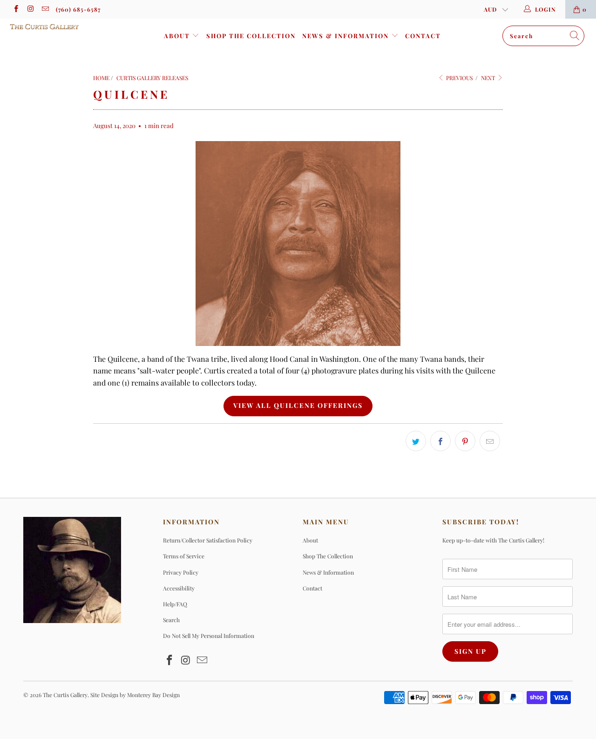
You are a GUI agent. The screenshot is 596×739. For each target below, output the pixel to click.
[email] (45, 9)
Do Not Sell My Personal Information (208, 635)
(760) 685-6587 (78, 9)
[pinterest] (465, 441)
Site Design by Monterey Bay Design (135, 694)
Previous (459, 77)
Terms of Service (183, 556)
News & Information (346, 36)
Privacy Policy (180, 572)
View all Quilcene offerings (298, 405)
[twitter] (416, 441)
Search (171, 620)
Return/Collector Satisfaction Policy (207, 540)
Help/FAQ (175, 604)
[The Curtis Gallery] (52, 26)
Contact (423, 36)
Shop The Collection (251, 36)
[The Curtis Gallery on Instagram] (30, 9)
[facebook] (16, 9)
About (178, 36)
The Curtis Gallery (65, 694)
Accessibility (179, 588)
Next (488, 77)
